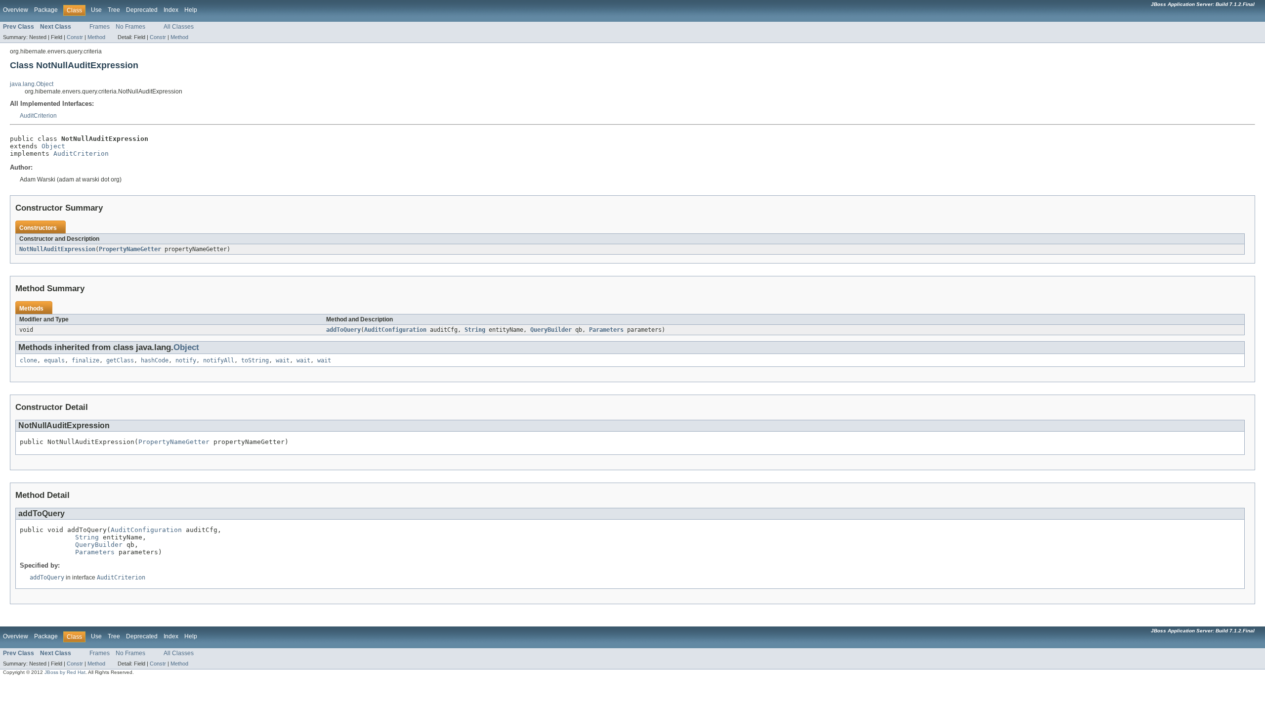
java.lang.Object (31, 84)
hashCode (155, 360)
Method (96, 37)
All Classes (179, 26)
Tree (114, 9)
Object (53, 146)
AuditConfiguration (395, 329)
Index (171, 9)
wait (283, 360)
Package (46, 9)
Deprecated (142, 9)
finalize (85, 360)
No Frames (130, 26)
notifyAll (218, 360)
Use (96, 9)
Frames (99, 26)
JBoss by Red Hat (64, 672)
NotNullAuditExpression (57, 249)
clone (28, 360)
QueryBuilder (551, 329)
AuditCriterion (38, 115)
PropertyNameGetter (130, 249)
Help (190, 9)
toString (255, 360)
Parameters (606, 329)
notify (185, 360)
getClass (120, 360)
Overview (15, 9)
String (474, 329)
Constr (75, 37)
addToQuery (343, 329)
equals (54, 360)
